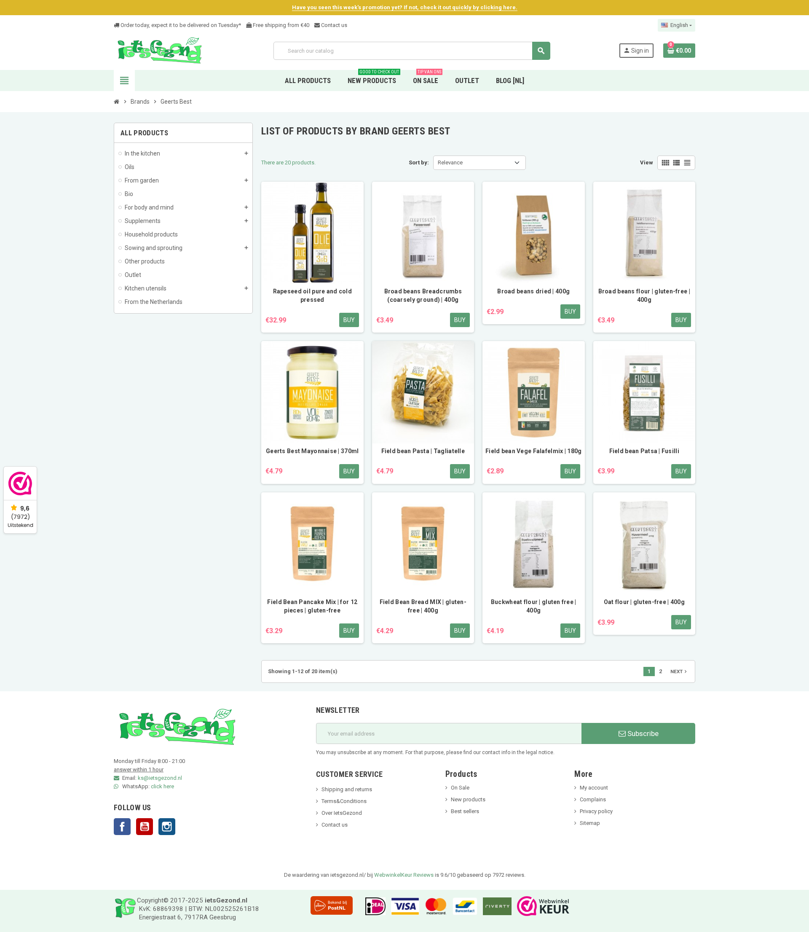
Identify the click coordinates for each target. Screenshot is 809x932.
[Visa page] (403, 906)
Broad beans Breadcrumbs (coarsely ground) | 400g (423, 295)
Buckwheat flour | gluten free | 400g (533, 606)
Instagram (166, 826)
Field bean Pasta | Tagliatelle (423, 451)
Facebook (122, 826)
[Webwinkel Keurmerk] (541, 906)
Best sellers (465, 811)
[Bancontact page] (462, 906)
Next (679, 671)
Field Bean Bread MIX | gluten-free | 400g (423, 606)
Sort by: (419, 162)
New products (468, 799)
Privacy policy (596, 811)
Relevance (450, 162)
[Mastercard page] (434, 906)
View (646, 162)
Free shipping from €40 (280, 25)
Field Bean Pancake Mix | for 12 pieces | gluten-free (312, 606)
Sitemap (590, 823)
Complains (593, 799)
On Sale (460, 787)
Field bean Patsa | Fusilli (644, 451)
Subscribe (642, 733)
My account (594, 787)
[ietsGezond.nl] (159, 50)
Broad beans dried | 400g (533, 291)
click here (162, 786)
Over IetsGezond (341, 813)
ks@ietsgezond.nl (160, 778)
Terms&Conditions (344, 801)
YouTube (144, 826)
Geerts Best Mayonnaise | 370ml (312, 451)
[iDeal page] (373, 906)
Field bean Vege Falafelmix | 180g (533, 451)
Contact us (333, 25)
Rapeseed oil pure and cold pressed (312, 295)
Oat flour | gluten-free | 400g (644, 602)
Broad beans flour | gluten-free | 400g (644, 295)
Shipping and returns (346, 789)
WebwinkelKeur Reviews (404, 875)
